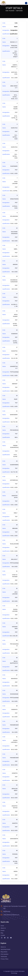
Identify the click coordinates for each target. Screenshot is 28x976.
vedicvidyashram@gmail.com (11, 914)
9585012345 (6, 911)
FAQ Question (4, 954)
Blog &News (4, 951)
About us (3, 928)
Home (2, 925)
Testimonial (4, 956)
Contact (3, 935)
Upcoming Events (5, 949)
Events (2, 930)
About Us (3, 947)
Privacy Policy (4, 959)
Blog (2, 933)
